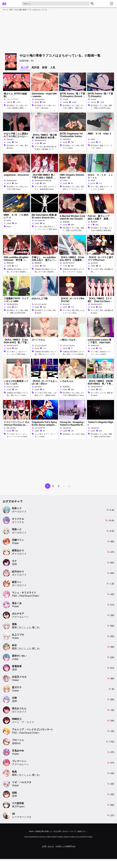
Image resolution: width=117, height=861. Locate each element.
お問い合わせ (48, 846)
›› (69, 486)
